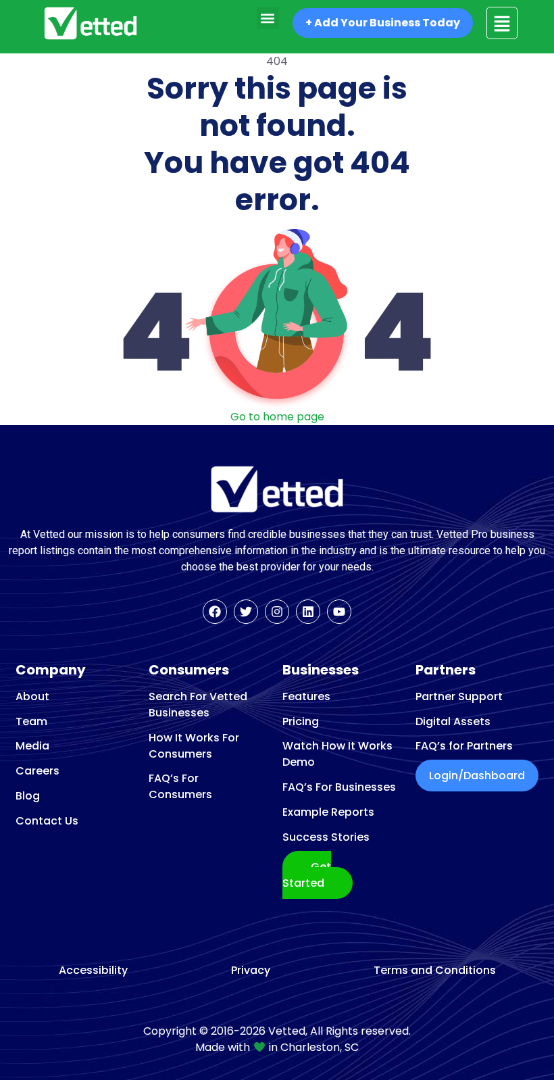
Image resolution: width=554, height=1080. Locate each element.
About (32, 696)
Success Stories (326, 837)
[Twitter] (246, 611)
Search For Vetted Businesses (198, 704)
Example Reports (328, 812)
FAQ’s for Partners (464, 746)
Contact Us (47, 821)
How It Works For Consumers (194, 746)
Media (32, 746)
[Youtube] (339, 611)
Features (306, 696)
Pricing (300, 721)
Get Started (306, 875)
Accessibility (93, 970)
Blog (28, 796)
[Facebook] (215, 611)
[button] (268, 18)
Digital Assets (453, 721)
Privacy (250, 970)
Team (31, 721)
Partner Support (459, 696)
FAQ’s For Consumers (180, 786)
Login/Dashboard (477, 775)
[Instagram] (277, 611)
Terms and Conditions (435, 970)
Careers (37, 771)
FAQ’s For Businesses (339, 787)
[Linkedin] (308, 611)
